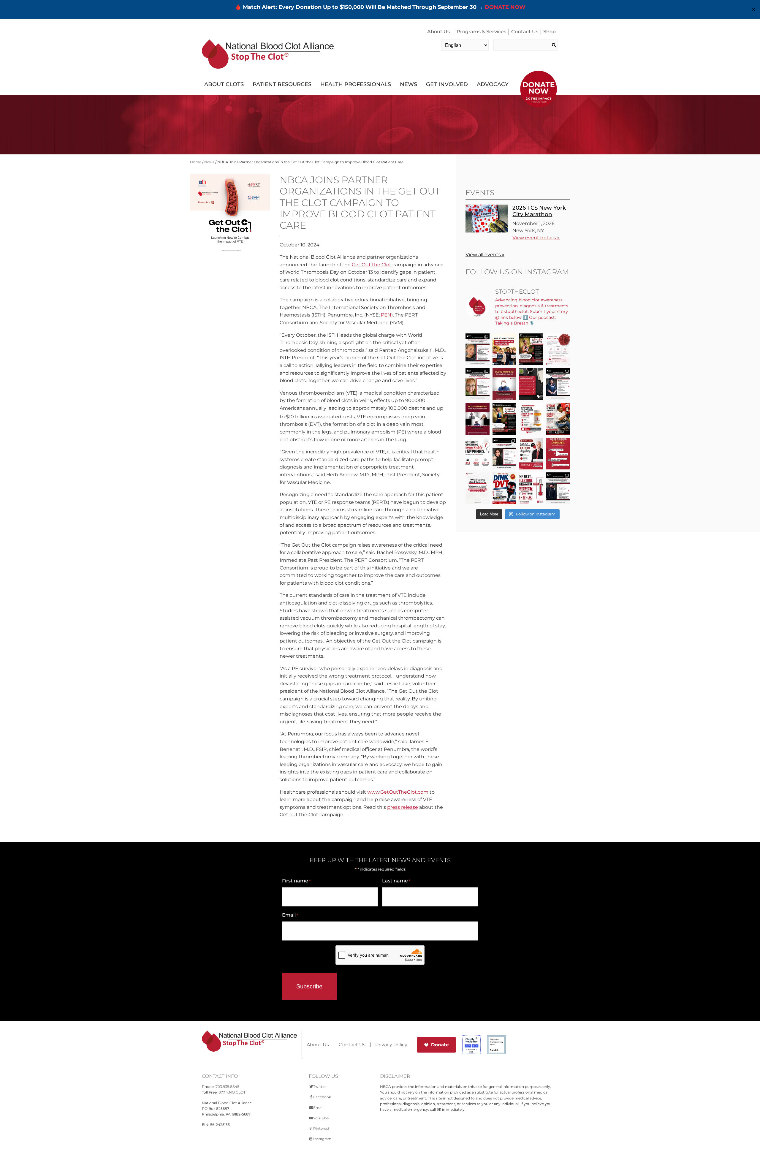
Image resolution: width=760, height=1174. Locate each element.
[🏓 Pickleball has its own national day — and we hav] (505, 488)
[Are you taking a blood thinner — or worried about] (505, 384)
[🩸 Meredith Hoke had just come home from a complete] (478, 349)
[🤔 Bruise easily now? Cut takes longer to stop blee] (478, 488)
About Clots (224, 84)
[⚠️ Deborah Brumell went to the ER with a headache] (505, 453)
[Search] (554, 45)
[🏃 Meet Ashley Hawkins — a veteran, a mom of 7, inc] (531, 349)
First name (296, 881)
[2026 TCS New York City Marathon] (487, 231)
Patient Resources (282, 84)
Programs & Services (481, 31)
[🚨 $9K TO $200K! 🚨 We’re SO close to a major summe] (531, 488)
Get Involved (447, 84)
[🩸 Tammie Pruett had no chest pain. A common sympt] (478, 384)
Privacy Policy (391, 1044)
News (408, 84)
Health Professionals (355, 84)
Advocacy (493, 84)
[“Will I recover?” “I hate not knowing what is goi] (478, 453)
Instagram (322, 1139)
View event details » (536, 238)
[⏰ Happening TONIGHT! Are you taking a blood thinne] (531, 453)
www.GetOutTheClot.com (397, 792)
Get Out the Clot (371, 265)
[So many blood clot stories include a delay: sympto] (558, 384)
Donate (440, 1045)
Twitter (319, 1086)
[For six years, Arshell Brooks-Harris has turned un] (558, 419)
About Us (438, 31)
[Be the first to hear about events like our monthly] (531, 384)
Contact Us (524, 31)
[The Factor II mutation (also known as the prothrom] (558, 349)
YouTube (321, 1118)
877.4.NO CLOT (232, 1092)
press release (402, 807)
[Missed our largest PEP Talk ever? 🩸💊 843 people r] (531, 419)
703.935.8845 (227, 1086)
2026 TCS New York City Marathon (539, 211)
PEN (386, 315)
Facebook (322, 1097)
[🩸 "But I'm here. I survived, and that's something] (558, 488)
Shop (549, 31)
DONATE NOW (505, 7)
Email (290, 915)
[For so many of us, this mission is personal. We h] (505, 349)
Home (195, 162)
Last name (396, 881)
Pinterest (321, 1128)
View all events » (485, 254)
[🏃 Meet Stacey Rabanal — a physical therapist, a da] (505, 419)
